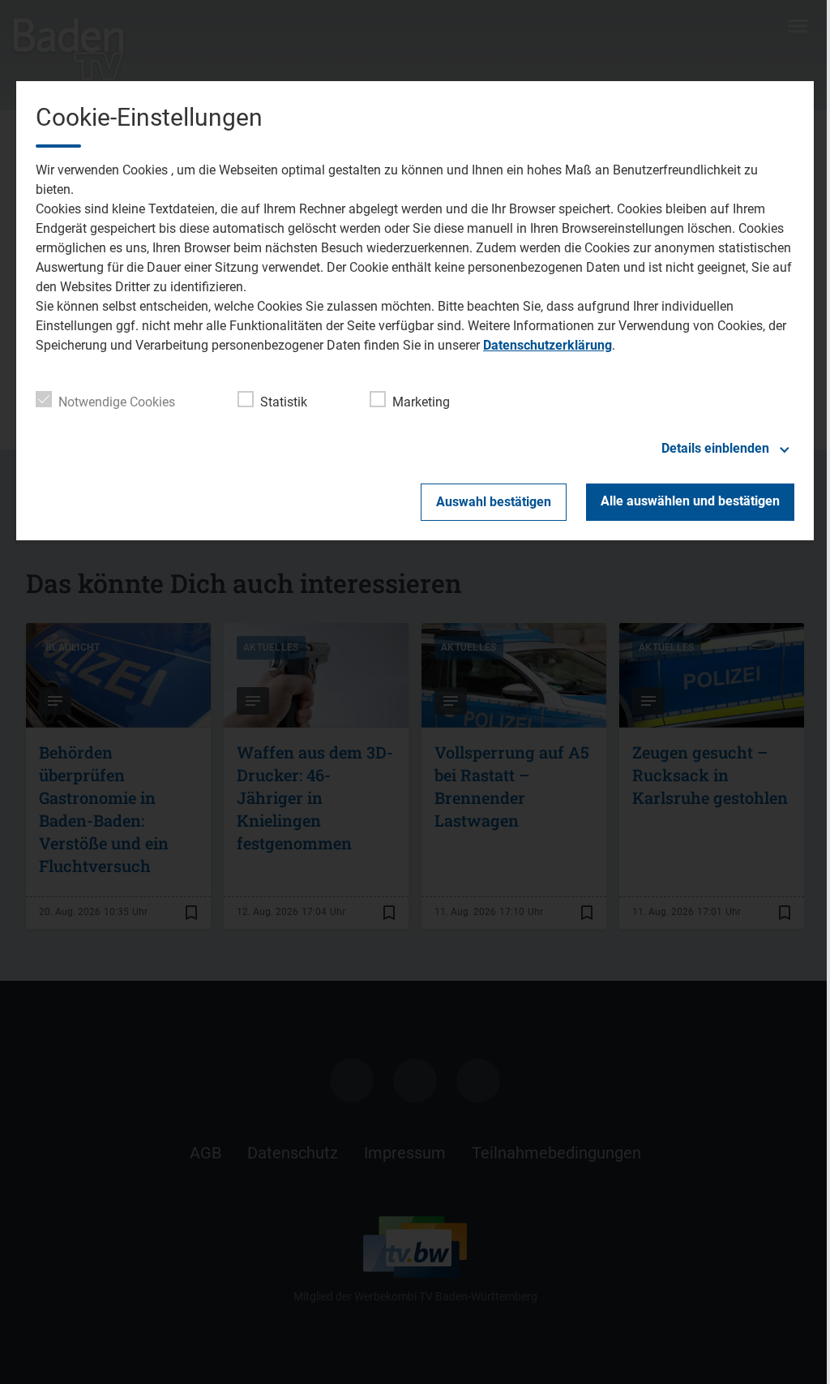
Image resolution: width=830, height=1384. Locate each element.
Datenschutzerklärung (547, 345)
